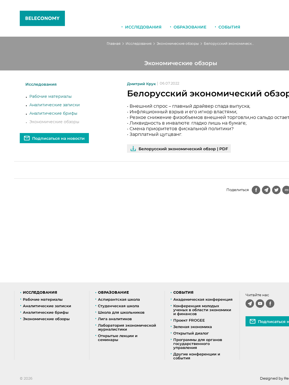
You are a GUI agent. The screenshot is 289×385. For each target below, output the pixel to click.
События (229, 27)
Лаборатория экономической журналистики (127, 327)
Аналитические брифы (53, 114)
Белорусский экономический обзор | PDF (183, 148)
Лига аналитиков (115, 319)
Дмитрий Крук (141, 84)
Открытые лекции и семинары (117, 337)
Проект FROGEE (189, 320)
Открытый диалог (191, 333)
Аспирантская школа (119, 299)
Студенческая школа (118, 306)
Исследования (143, 27)
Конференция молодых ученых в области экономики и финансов (202, 310)
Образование (190, 27)
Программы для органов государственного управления (197, 343)
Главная (114, 43)
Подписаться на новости (58, 138)
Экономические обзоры (178, 43)
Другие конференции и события (196, 356)
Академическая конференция (203, 299)
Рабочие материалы (50, 97)
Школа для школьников (121, 312)
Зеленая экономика (192, 326)
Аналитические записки (54, 105)
